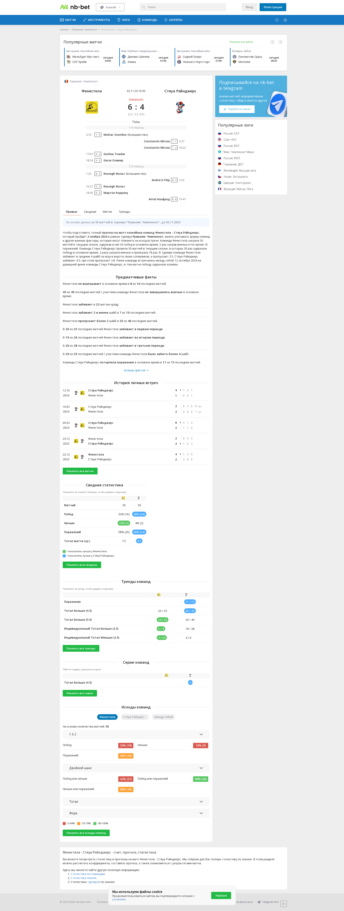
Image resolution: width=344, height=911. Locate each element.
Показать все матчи (80, 471)
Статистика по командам (88, 874)
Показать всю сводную (81, 565)
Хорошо (221, 895)
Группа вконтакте (242, 902)
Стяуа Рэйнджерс (180, 91)
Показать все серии (79, 693)
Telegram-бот (270, 902)
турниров (93, 882)
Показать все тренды (80, 648)
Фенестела (92, 91)
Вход (249, 7)
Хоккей (64, 29)
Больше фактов (134, 370)
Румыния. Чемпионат (84, 29)
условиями (119, 899)
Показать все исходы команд (86, 833)
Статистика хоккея (83, 878)
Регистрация (273, 7)
